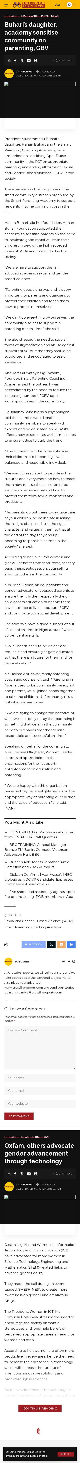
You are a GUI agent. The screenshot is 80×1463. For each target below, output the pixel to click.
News (54, 16)
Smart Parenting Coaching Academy (33, 927)
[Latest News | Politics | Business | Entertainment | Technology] (29, 4)
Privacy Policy (15, 1456)
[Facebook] (69, 962)
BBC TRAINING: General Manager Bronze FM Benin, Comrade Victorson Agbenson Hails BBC (36, 850)
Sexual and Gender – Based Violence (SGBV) (38, 921)
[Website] (64, 962)
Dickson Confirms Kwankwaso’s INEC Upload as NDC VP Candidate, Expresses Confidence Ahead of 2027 (38, 879)
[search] (49, 5)
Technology (39, 1137)
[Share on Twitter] (22, 60)
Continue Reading (40, 1408)
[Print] (36, 60)
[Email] (29, 60)
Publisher (26, 71)
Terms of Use (38, 1456)
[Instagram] (74, 962)
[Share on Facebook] (15, 60)
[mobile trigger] (8, 4)
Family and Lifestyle (35, 16)
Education (12, 16)
